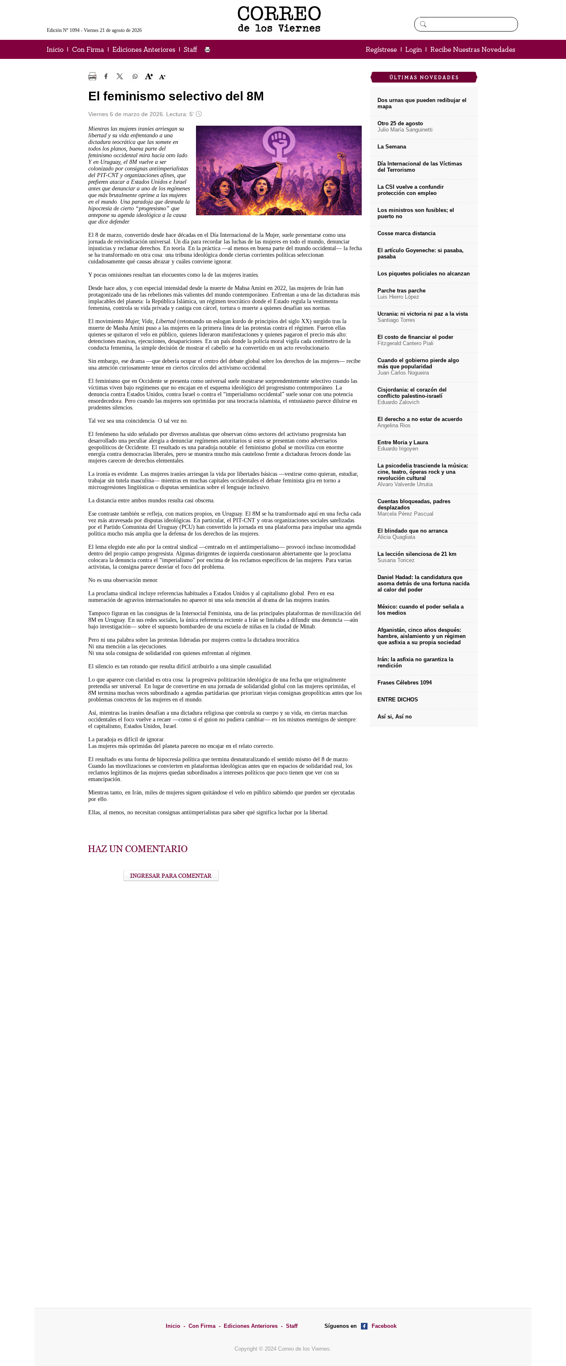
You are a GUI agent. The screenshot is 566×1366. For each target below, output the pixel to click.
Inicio (173, 1326)
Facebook (384, 1326)
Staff (292, 1326)
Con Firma (202, 1326)
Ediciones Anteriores (251, 1326)
